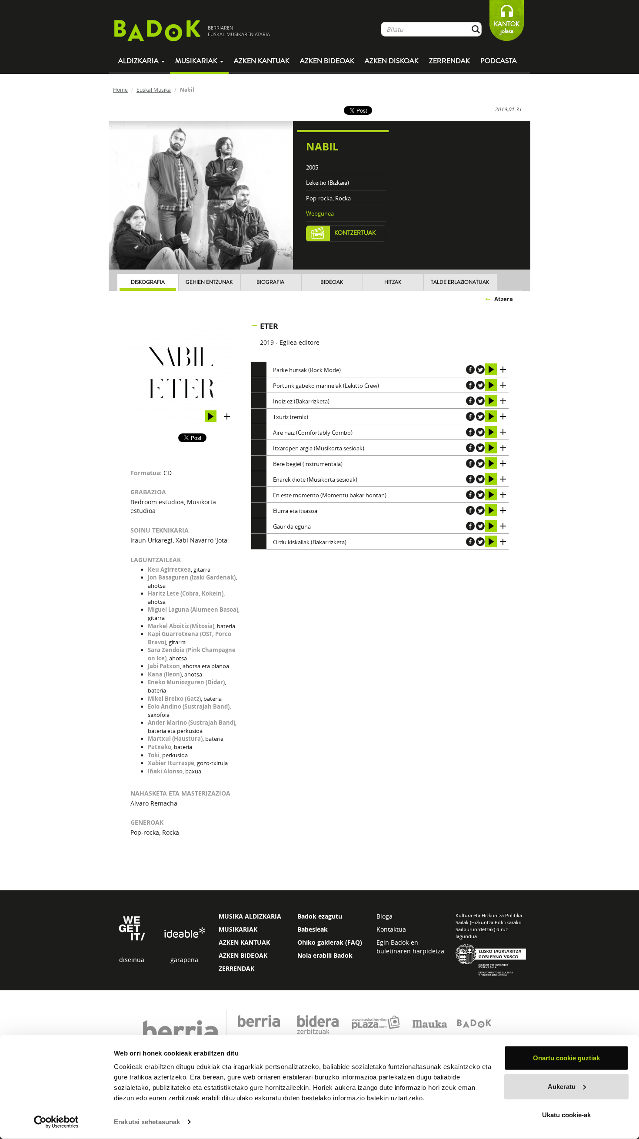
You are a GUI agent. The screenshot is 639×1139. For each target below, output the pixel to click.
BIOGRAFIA (270, 282)
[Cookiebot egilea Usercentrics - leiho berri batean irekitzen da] (56, 1122)
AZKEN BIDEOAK (243, 955)
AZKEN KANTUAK (244, 942)
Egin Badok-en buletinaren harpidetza (410, 946)
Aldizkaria (139, 61)
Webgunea (320, 213)
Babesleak (312, 929)
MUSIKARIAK (238, 929)
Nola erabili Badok (325, 955)
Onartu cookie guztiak (566, 1058)
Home (120, 89)
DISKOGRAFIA (148, 282)
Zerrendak (449, 61)
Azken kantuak (262, 61)
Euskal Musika (153, 89)
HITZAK (392, 282)
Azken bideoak (327, 61)
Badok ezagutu (319, 916)
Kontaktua (391, 929)
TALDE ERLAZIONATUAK (460, 282)
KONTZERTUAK (355, 233)
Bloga (384, 916)
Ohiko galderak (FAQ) (329, 942)
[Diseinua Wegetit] (132, 928)
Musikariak (197, 61)
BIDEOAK (331, 282)
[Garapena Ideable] (184, 933)
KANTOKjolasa (506, 28)
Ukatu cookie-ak (566, 1115)
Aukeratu (562, 1086)
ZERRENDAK (236, 968)
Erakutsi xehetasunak (147, 1122)
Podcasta (498, 61)
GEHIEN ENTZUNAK (209, 282)
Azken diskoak (392, 61)
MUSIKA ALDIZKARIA (250, 916)
